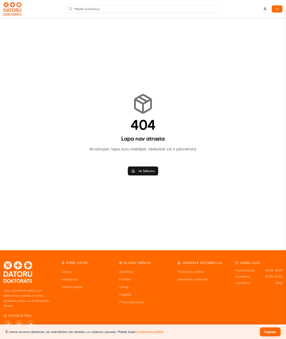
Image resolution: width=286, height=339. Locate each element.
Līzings (124, 287)
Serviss (66, 272)
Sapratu (270, 332)
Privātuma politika (190, 272)
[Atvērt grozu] (277, 9)
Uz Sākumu (147, 171)
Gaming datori (72, 287)
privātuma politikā (150, 332)
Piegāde (125, 294)
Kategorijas (69, 279)
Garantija (126, 272)
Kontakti (125, 279)
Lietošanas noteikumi (192, 279)
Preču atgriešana (131, 302)
